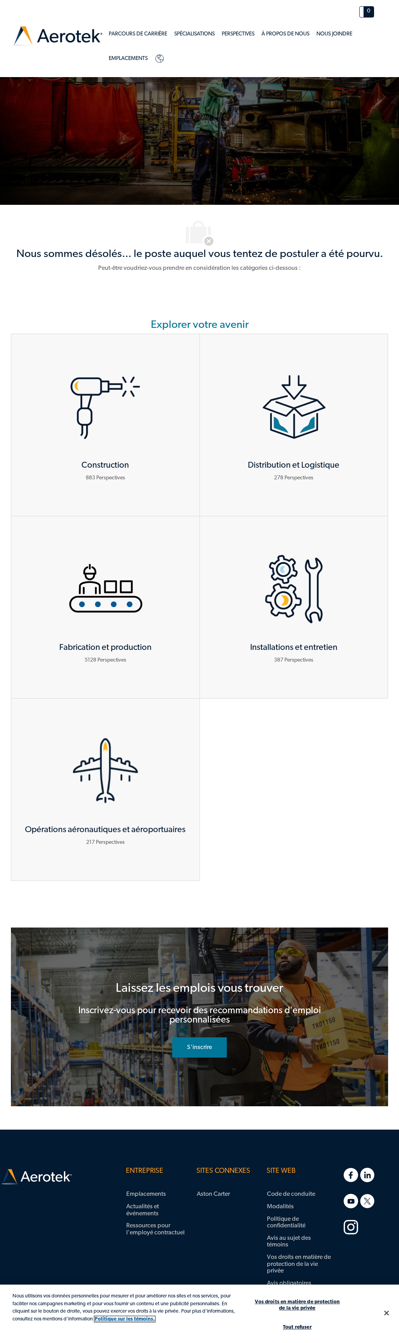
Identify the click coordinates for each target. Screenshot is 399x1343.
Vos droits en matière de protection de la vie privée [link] (299, 1264)
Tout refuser (297, 1327)
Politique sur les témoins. (125, 1319)
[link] (57, 36)
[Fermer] (386, 1313)
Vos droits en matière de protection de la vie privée (297, 1305)
